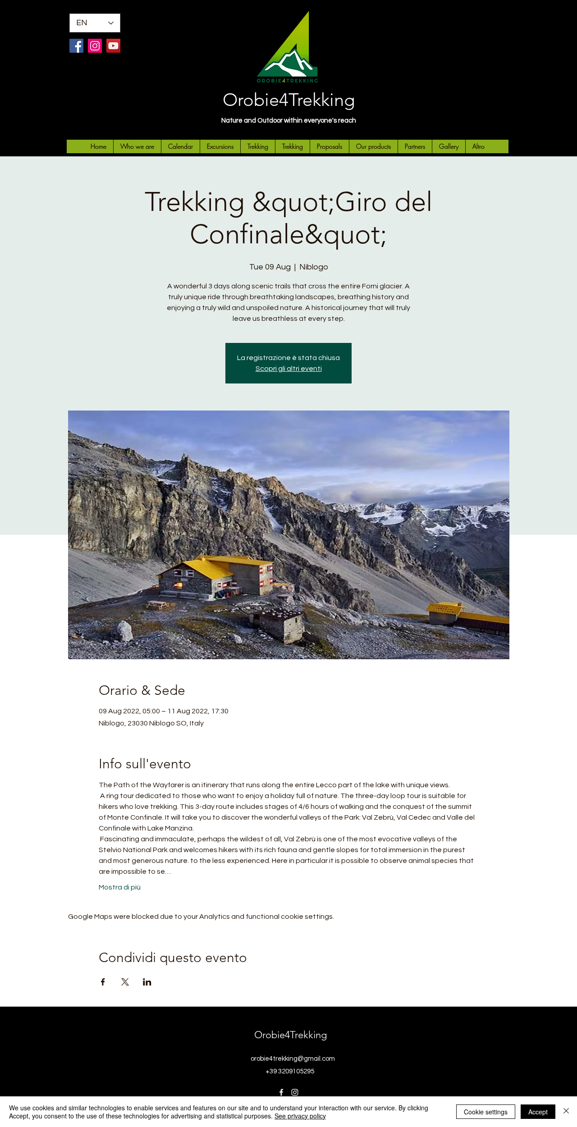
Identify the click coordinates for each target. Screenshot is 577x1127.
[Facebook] (76, 46)
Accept (538, 1111)
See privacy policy (300, 1115)
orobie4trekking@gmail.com (293, 1058)
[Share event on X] (125, 982)
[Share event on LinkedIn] (147, 982)
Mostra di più (120, 887)
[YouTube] (113, 46)
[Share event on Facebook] (103, 982)
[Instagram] (95, 46)
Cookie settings (486, 1111)
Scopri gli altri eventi (289, 368)
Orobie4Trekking (289, 99)
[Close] (566, 1112)
